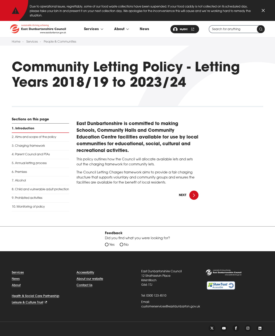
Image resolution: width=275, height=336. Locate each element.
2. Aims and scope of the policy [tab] (34, 137)
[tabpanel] (137, 151)
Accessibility (85, 272)
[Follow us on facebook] (236, 328)
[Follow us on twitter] (212, 328)
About (16, 285)
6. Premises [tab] (19, 172)
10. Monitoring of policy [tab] (28, 206)
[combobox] (237, 29)
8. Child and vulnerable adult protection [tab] (40, 189)
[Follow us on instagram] (248, 328)
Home (16, 41)
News (144, 29)
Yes (111, 245)
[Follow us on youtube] (224, 328)
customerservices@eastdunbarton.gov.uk (170, 306)
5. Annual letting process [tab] (29, 163)
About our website (90, 279)
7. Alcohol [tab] (19, 180)
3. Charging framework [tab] (28, 145)
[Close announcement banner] (263, 10)
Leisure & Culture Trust (27, 302)
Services (32, 41)
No (126, 245)
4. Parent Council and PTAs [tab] (31, 154)
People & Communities (60, 41)
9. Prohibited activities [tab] (27, 198)
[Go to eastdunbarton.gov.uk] (38, 29)
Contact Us (84, 285)
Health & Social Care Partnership (35, 296)
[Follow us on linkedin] (259, 328)
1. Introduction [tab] (23, 128)
